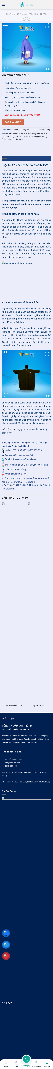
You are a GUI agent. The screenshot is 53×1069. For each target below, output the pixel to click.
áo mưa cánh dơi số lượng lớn (28, 137)
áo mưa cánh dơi (13, 134)
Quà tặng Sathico (26, 130)
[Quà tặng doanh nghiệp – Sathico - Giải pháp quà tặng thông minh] (26, 4)
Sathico (13, 429)
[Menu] (3, 4)
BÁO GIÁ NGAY (13, 122)
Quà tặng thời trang (34, 14)
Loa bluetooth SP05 (13, 706)
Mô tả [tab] (4, 158)
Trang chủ (12, 14)
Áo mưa (14, 130)
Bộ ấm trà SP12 (39, 706)
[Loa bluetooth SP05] (13, 602)
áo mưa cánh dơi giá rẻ (30, 134)
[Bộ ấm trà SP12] (39, 602)
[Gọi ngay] (26, 1060)
